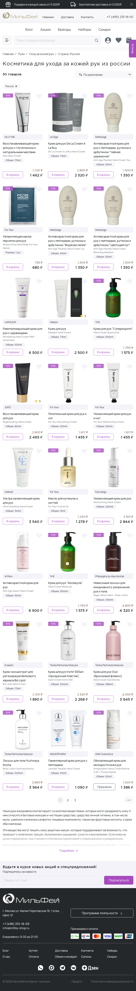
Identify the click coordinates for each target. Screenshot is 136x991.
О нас (6, 957)
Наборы (112, 951)
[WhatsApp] (40, 968)
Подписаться (119, 880)
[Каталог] (7, 40)
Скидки (112, 957)
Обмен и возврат (66, 957)
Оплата (34, 957)
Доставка (67, 17)
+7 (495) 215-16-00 (120, 17)
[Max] (51, 968)
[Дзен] (90, 968)
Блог (6, 951)
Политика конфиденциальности (112, 981)
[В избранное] (39, 96)
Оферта (77, 981)
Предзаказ (104, 787)
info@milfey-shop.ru (16, 928)
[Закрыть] (131, 4)
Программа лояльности (100, 913)
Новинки (48, 17)
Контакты (87, 17)
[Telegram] (62, 968)
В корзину (12, 175)
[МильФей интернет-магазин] (20, 15)
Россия (11, 86)
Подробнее (66, 850)
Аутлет (33, 951)
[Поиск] (96, 40)
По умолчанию (93, 75)
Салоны (86, 957)
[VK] (73, 968)
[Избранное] (118, 40)
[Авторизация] (108, 40)
